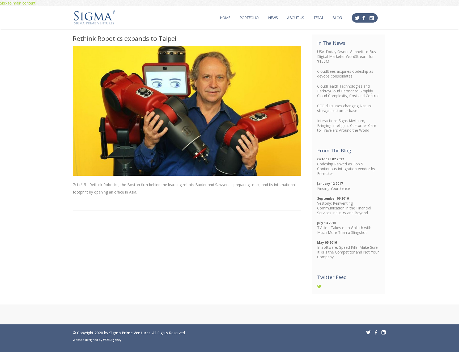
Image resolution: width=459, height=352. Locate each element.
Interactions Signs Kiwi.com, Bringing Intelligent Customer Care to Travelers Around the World (346, 125)
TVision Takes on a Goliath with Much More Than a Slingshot (344, 230)
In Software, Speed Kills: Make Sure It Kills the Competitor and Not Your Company (348, 252)
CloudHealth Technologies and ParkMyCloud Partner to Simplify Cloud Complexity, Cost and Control (348, 91)
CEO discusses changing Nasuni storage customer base (344, 108)
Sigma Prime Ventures (129, 332)
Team (318, 17)
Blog (337, 17)
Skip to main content (18, 3)
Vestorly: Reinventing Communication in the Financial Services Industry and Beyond (344, 208)
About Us (295, 17)
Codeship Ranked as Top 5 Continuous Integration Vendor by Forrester (346, 168)
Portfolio (249, 17)
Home (225, 17)
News (273, 17)
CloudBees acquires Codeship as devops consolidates (345, 74)
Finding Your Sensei (334, 188)
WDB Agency (112, 340)
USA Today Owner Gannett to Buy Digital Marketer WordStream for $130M (346, 56)
